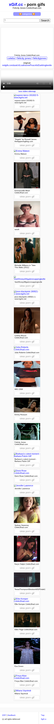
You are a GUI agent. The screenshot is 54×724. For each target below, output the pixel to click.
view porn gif (27, 106)
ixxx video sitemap (27, 91)
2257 (4, 715)
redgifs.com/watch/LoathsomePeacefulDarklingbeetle (27, 65)
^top (42, 715)
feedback (11, 715)
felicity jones (24, 58)
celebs (11, 58)
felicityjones (39, 58)
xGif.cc (16, 4)
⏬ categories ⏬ (27, 14)
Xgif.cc (43, 719)
